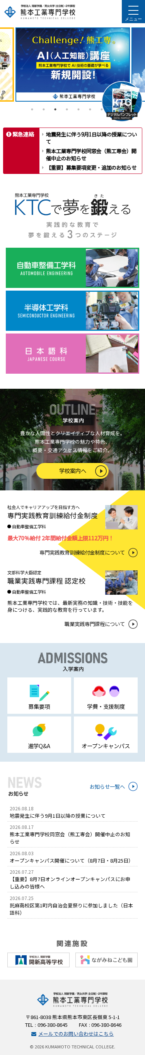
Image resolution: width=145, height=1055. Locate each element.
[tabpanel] (73, 64)
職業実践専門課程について (95, 624)
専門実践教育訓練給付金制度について (82, 552)
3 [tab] (55, 109)
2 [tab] (44, 109)
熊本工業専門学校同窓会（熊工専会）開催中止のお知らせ (91, 154)
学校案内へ (72, 470)
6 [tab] (90, 109)
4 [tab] (67, 109)
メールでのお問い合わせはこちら (76, 1033)
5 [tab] (78, 109)
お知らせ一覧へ (107, 786)
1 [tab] (32, 109)
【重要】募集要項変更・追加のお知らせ (91, 167)
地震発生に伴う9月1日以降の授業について (91, 137)
